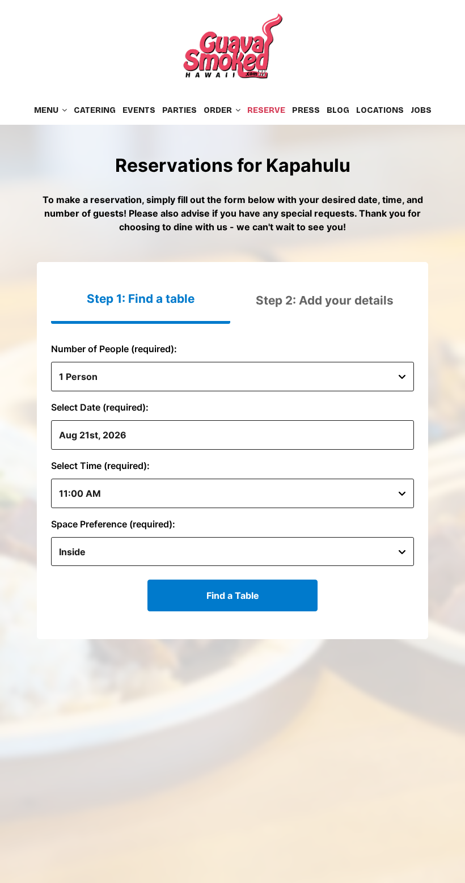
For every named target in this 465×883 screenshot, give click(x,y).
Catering (95, 110)
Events (138, 110)
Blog (338, 110)
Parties (179, 110)
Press (306, 110)
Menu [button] (47, 110)
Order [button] (219, 110)
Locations (380, 110)
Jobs (421, 110)
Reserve (266, 110)
